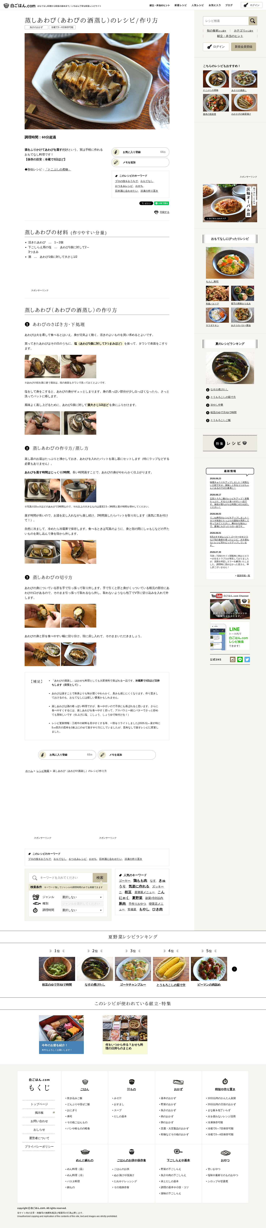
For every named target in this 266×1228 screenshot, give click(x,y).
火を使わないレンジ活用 (222, 1116)
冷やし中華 (216, 404)
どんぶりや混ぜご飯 (78, 1104)
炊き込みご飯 (74, 1098)
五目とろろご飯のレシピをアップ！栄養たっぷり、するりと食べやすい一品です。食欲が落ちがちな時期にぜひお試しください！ (229, 502)
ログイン (254, 5)
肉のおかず (167, 1116)
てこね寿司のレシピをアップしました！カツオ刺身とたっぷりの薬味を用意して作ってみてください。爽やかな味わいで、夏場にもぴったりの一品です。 (229, 522)
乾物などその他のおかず (175, 1134)
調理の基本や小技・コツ (175, 1187)
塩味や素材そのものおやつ (223, 1175)
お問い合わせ (39, 1121)
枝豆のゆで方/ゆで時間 (223, 412)
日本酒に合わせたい (126, 190)
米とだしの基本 (170, 1181)
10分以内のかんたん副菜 (222, 1098)
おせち (139, 186)
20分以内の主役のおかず (222, 1104)
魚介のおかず (168, 1110)
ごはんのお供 (121, 1169)
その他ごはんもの (77, 1122)
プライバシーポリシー (39, 1146)
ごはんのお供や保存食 (131, 1160)
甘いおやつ (214, 1169)
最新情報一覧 (243, 575)
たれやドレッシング (125, 1181)
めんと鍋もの (84, 1160)
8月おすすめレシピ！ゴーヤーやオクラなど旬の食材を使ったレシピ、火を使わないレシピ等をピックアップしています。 (229, 541)
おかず (178, 1089)
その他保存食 (121, 1187)
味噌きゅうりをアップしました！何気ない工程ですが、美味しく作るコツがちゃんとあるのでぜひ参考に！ (229, 485)
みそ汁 (118, 1098)
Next (234, 969)
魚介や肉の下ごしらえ (173, 1175)
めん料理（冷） (76, 1175)
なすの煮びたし (219, 389)
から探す (216, 31)
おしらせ (39, 1129)
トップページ (39, 1104)
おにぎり (72, 1110)
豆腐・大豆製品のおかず (175, 1128)
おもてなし (146, 181)
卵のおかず (167, 1122)
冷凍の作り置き (149, 190)
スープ (118, 1110)
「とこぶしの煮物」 (58, 169)
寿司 (69, 1116)
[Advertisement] (97, 277)
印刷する (164, 212)
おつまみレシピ (124, 186)
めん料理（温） (76, 1169)
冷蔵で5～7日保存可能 (220, 1128)
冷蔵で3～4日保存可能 (220, 1134)
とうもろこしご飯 (220, 420)
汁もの (131, 1089)
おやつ (225, 1160)
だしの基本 (120, 1116)
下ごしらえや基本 (178, 1160)
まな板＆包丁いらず (219, 1110)
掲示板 (39, 1112)
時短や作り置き (225, 1089)
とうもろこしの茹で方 (223, 397)
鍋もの (71, 1187)
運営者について (39, 1138)
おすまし (119, 1104)
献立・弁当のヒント (230, 36)
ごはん (84, 1089)
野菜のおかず (168, 1104)
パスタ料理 (73, 1181)
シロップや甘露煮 (218, 1181)
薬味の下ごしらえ (171, 1193)
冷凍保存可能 (215, 1122)
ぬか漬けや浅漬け (124, 1175)
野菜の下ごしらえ (171, 1169)
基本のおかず (168, 1098)
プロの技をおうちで (126, 181)
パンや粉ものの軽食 (78, 1128)
